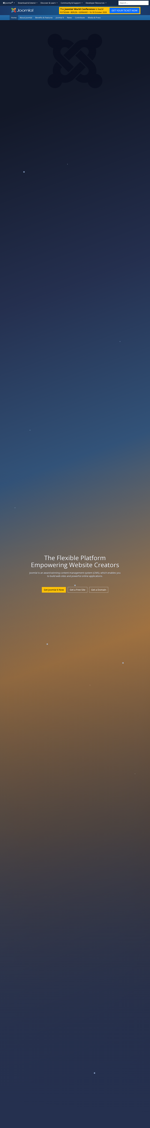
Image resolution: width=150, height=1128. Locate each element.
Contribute (80, 17)
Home (14, 17)
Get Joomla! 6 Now (54, 589)
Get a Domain (98, 589)
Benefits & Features (44, 17)
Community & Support (71, 3)
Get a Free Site (77, 589)
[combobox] (133, 3)
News (69, 17)
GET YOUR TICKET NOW (124, 10)
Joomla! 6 (60, 17)
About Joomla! (26, 17)
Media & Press (94, 17)
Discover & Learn (48, 3)
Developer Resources (95, 3)
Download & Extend (27, 3)
